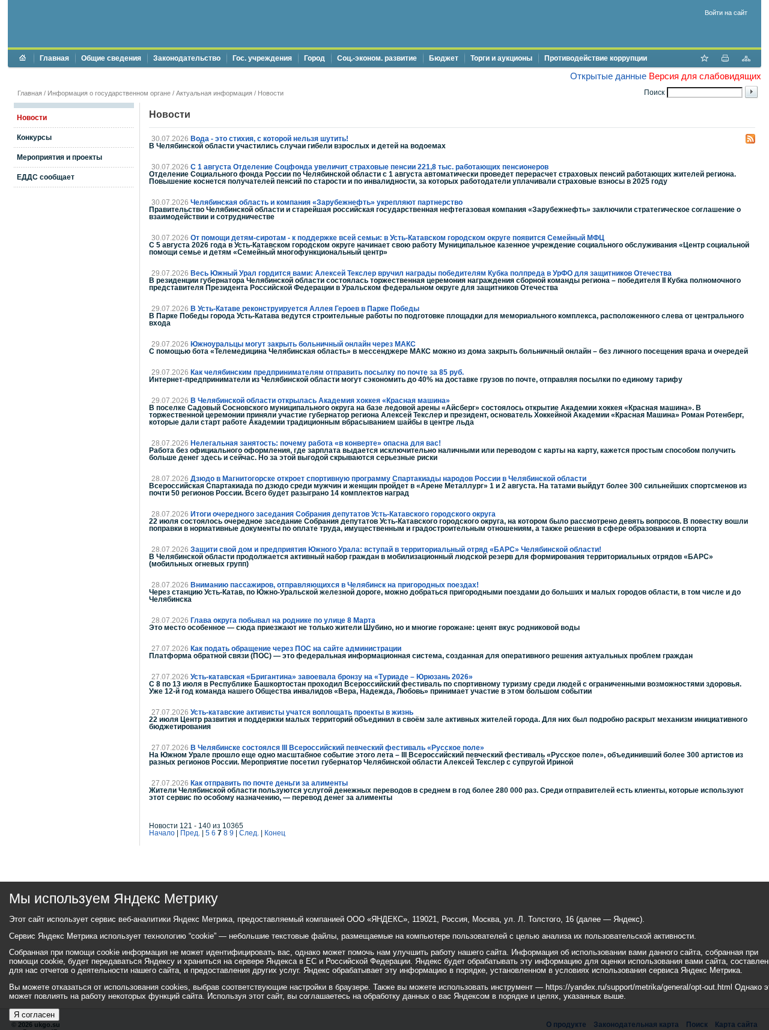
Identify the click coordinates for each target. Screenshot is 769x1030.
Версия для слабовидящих (705, 76)
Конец (274, 833)
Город (314, 58)
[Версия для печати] (725, 59)
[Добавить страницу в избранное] (704, 59)
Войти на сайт (726, 12)
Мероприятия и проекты (59, 157)
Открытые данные (608, 76)
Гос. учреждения (262, 58)
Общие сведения (111, 58)
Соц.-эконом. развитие (377, 58)
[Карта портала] (746, 59)
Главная (54, 58)
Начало (162, 833)
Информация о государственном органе (109, 93)
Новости (271, 93)
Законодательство (186, 58)
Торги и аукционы (501, 58)
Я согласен (34, 1014)
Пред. (190, 833)
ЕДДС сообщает (45, 177)
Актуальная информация (214, 93)
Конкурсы (34, 137)
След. (249, 833)
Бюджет (443, 58)
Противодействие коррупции (595, 58)
